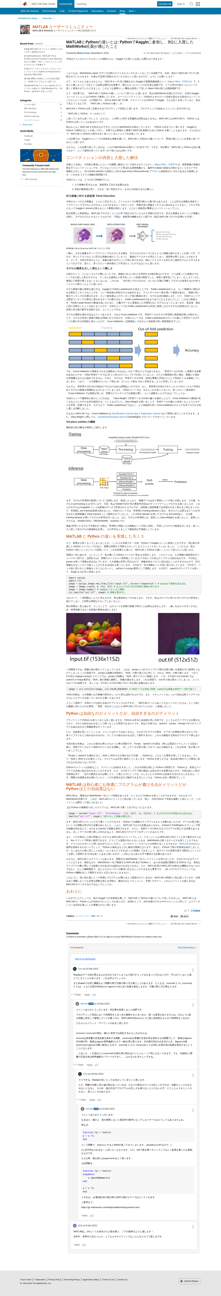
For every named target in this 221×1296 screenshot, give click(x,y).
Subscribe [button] (47, 18)
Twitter (27, 140)
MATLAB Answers (29, 11)
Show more (27, 125)
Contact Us (122, 1279)
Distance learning (43, 116)
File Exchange (49, 11)
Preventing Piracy (72, 1279)
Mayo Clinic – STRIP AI (179, 81)
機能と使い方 (97, 916)
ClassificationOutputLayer (111, 417)
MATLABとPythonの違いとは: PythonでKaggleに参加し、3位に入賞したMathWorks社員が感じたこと (130, 44)
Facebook (28, 136)
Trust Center (25, 1279)
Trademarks (39, 1279)
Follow (196, 910)
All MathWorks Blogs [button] (27, 18)
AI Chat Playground (78, 11)
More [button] (131, 11)
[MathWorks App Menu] (198, 4)
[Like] (185, 910)
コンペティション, (83, 916)
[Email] (184, 916)
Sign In (182, 4)
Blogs (122, 11)
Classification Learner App (124, 413)
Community (65, 3)
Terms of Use (108, 1279)
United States (191, 1281)
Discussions (97, 11)
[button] (191, 4)
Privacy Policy (54, 1279)
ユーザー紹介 (43, 104)
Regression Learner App (153, 413)
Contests (111, 11)
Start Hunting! (31, 179)
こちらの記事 (116, 213)
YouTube (28, 144)
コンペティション (43, 120)
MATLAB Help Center (43, 3)
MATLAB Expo (43, 108)
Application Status (91, 1279)
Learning (81, 3)
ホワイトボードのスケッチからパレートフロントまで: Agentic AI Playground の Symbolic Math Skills (43, 72)
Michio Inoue (83, 53)
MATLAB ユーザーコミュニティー (63, 27)
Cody (62, 11)
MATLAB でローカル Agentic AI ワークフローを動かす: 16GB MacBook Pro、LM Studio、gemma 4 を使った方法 (43, 88)
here (101, 936)
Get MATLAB (164, 4)
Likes (178, 53)
